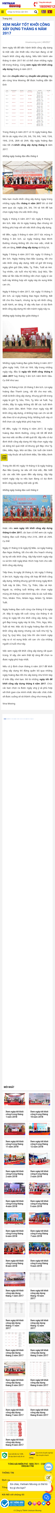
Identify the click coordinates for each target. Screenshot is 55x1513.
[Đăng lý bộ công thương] (14, 1503)
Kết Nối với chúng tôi (13, 1494)
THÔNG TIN (8, 1472)
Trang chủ (7, 18)
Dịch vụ (6, 1480)
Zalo (48, 1467)
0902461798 (27, 1466)
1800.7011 (34, 1464)
